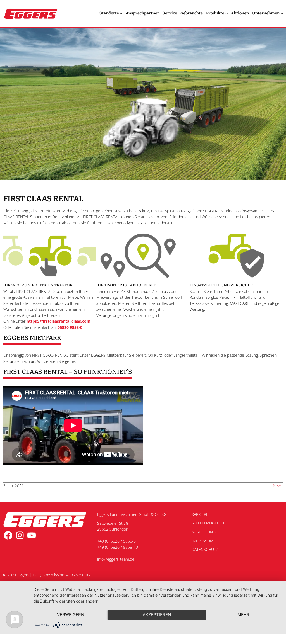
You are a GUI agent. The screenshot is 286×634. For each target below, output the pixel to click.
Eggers (23, 574)
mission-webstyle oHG (70, 574)
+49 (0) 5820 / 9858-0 (116, 541)
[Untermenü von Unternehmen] (282, 13)
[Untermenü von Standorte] (121, 13)
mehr (243, 614)
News (278, 485)
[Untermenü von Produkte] (226, 13)
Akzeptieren (157, 614)
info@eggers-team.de (115, 559)
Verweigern (70, 614)
